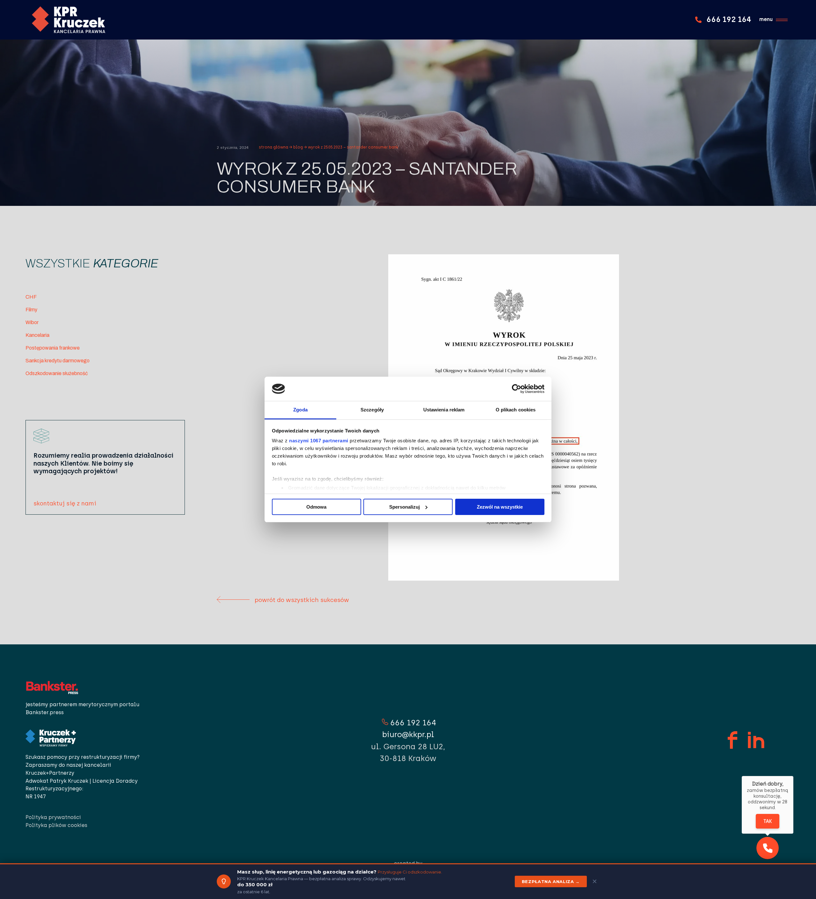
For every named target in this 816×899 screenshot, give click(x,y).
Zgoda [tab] (300, 409)
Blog (298, 147)
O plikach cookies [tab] (516, 409)
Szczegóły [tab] (372, 409)
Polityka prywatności (54, 817)
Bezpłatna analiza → (551, 881)
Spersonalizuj (404, 507)
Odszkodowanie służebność (57, 373)
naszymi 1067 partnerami (318, 440)
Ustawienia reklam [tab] (444, 409)
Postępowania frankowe (53, 348)
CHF (31, 297)
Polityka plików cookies (56, 825)
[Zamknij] (793, 776)
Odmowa (316, 507)
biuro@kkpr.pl (408, 734)
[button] (767, 848)
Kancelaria (37, 335)
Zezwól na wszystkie (500, 507)
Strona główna (273, 147)
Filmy (31, 309)
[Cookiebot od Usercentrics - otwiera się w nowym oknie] (516, 389)
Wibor (32, 322)
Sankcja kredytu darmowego (58, 360)
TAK (767, 821)
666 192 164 (413, 722)
